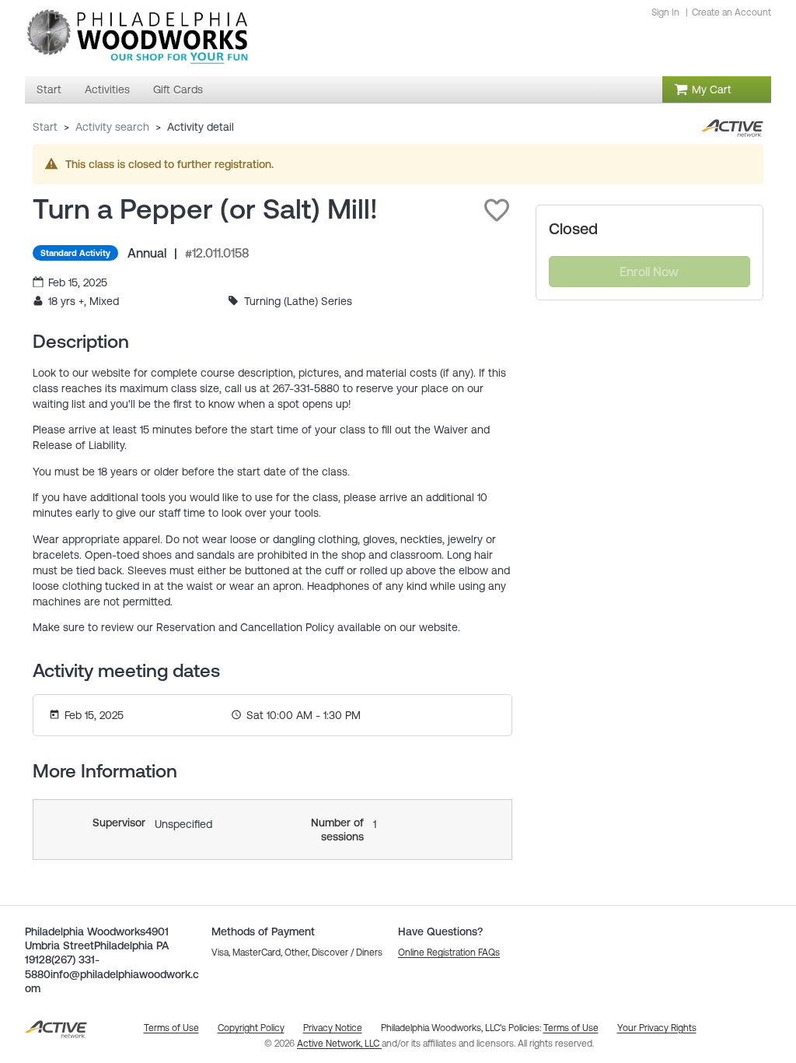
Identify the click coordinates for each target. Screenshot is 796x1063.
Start (45, 127)
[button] (496, 210)
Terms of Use (571, 1028)
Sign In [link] (665, 12)
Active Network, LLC (339, 1043)
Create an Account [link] (731, 12)
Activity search (112, 127)
